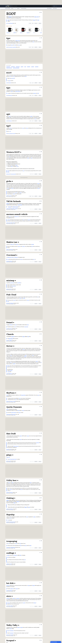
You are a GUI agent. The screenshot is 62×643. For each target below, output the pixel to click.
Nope (11, 489)
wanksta (16, 91)
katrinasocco (10, 120)
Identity (18, 8)
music (38, 183)
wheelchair (12, 630)
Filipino (17, 40)
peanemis (14, 412)
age (31, 158)
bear (28, 158)
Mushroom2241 (13, 414)
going (9, 80)
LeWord (10, 289)
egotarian (36, 66)
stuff (38, 93)
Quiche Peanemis (8, 414)
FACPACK (10, 82)
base (27, 128)
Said (21, 204)
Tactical (9, 219)
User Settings (55, 8)
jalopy (7, 461)
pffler (10, 449)
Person (8, 630)
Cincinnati (37, 442)
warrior (29, 219)
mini (18, 216)
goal (12, 78)
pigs (29, 507)
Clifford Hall (10, 590)
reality (24, 298)
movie (19, 412)
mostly (11, 282)
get (15, 326)
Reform (17, 244)
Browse (12, 8)
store (19, 45)
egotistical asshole (16, 67)
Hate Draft (7, 449)
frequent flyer (23, 395)
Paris (20, 398)
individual (10, 324)
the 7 (34, 259)
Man (8, 20)
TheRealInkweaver (12, 547)
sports (21, 435)
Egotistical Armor (9, 67)
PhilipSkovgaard (11, 23)
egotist (22, 66)
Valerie (11, 628)
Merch (40, 23)
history (8, 171)
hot (12, 588)
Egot (7, 47)
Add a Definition (49, 8)
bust (14, 502)
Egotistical (13, 66)
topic (12, 257)
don (15, 399)
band (20, 192)
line (23, 219)
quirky (23, 410)
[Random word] (51, 6)
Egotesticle (8, 66)
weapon (12, 336)
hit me (12, 338)
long (16, 324)
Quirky (7, 409)
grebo (7, 195)
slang (19, 40)
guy (11, 355)
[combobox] (32, 6)
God (10, 131)
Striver (7, 373)
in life (14, 78)
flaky (20, 555)
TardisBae (10, 340)
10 (7, 490)
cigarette (17, 598)
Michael (10, 16)
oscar (10, 76)
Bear (12, 166)
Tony (38, 16)
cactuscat (10, 195)
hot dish (7, 590)
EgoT (7, 133)
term (10, 216)
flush (20, 545)
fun (10, 362)
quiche (12, 412)
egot (25, 66)
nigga (12, 91)
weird (19, 204)
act (8, 543)
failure (25, 356)
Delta (7, 395)
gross (24, 559)
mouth (24, 602)
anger (28, 435)
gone (26, 355)
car (9, 457)
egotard (32, 66)
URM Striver (10, 373)
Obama (11, 370)
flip (28, 336)
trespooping (8, 547)
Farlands (16, 206)
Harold (9, 371)
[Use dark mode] (56, 6)
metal (14, 193)
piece (18, 410)
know (15, 286)
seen (27, 516)
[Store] (54, 6)
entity (10, 128)
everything (19, 282)
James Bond (12, 459)
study (37, 361)
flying (24, 336)
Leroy (8, 259)
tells (13, 282)
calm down (26, 326)
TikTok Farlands (8, 208)
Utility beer (7, 492)
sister (21, 259)
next (20, 543)
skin (33, 41)
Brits (32, 246)
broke (12, 45)
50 (9, 156)
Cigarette (7, 598)
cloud (8, 301)
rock (8, 188)
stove (7, 605)
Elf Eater (11, 261)
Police (7, 500)
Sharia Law (12, 244)
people (31, 116)
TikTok (7, 203)
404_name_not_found (12, 401)
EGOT (7, 23)
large (28, 585)
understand (9, 257)
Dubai (19, 246)
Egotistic (28, 66)
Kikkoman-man (10, 95)
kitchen (35, 602)
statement (16, 257)
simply (17, 588)
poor (38, 395)
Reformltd (11, 249)
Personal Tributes (23, 8)
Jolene (8, 170)
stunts (15, 459)
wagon (16, 216)
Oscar (36, 16)
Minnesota (8, 585)
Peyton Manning (15, 446)
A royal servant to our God (12, 133)
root (23, 128)
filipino (19, 91)
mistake (32, 244)
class (23, 349)
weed (26, 507)
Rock (25, 76)
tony (14, 76)
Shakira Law (7, 249)
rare (10, 518)
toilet (16, 543)
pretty (14, 300)
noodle (11, 588)
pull (9, 459)
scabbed (8, 555)
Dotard (7, 328)
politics (14, 363)
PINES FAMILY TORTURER (14, 208)
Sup (8, 93)
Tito (15, 45)
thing (25, 545)
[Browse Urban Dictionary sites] (8, 6)
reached (9, 206)
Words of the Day (7, 8)
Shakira (23, 246)
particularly (15, 555)
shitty (8, 457)
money (28, 300)
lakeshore (11, 492)
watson (10, 461)
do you (13, 286)
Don (7, 557)
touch (20, 298)
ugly (35, 118)
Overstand (7, 261)
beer (9, 482)
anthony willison (11, 605)
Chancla (7, 340)
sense (28, 324)
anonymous (10, 328)
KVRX (13, 222)
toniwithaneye (12, 303)
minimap (7, 289)
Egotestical (18, 66)
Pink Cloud (7, 303)
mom (9, 338)
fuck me (8, 602)
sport (20, 439)
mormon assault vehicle (9, 222)
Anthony (8, 365)
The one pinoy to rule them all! (12, 47)
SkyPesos (7, 401)
